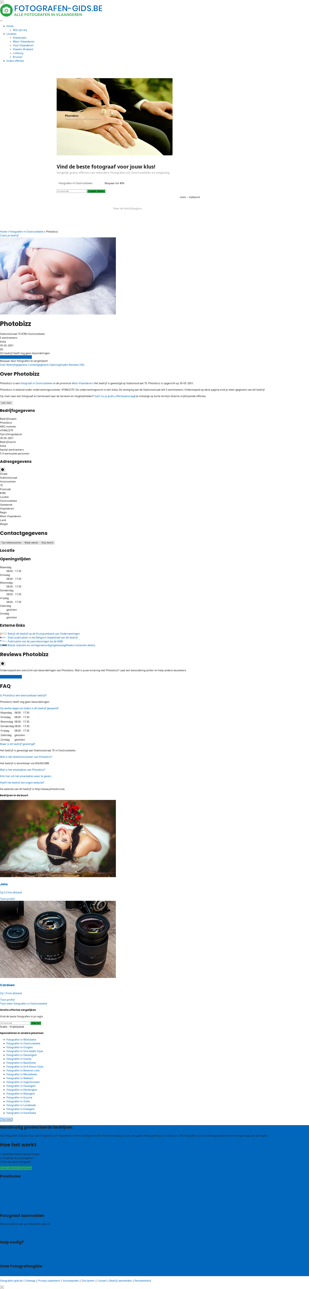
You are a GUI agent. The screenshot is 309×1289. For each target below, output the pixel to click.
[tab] (154, 695)
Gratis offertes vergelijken (16, 357)
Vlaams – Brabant (11, 1196)
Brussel (17, 57)
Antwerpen (19, 37)
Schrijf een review (11, 677)
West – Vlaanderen (11, 1188)
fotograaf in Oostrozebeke (36, 383)
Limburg (18, 53)
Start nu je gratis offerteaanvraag (114, 396)
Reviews (74, 365)
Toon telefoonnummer (11, 542)
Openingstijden (59, 365)
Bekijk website (31, 542)
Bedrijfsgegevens (17, 365)
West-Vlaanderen (82, 383)
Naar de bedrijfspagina (127, 208)
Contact (4, 1258)
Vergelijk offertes (96, 191)
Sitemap (30, 1280)
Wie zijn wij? (7, 1274)
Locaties (11, 34)
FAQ (82, 365)
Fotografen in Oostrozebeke (26, 231)
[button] (23, 695)
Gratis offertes (15, 61)
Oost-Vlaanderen (23, 45)
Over (3, 365)
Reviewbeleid (143, 1280)
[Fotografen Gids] (51, 16)
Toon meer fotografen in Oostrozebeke (23, 1003)
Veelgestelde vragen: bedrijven (18, 1254)
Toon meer (6, 1119)
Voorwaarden (71, 1280)
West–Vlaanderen (23, 41)
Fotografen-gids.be (11, 1280)
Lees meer (6, 403)
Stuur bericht (47, 542)
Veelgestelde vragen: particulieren (21, 1250)
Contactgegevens (38, 365)
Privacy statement (49, 1280)
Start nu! (36, 1023)
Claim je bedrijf (9, 235)
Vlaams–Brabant (23, 49)
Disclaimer (88, 1280)
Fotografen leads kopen (14, 1230)
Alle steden (7, 1207)
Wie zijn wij (20, 30)
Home (10, 26)
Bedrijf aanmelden (11, 1234)
